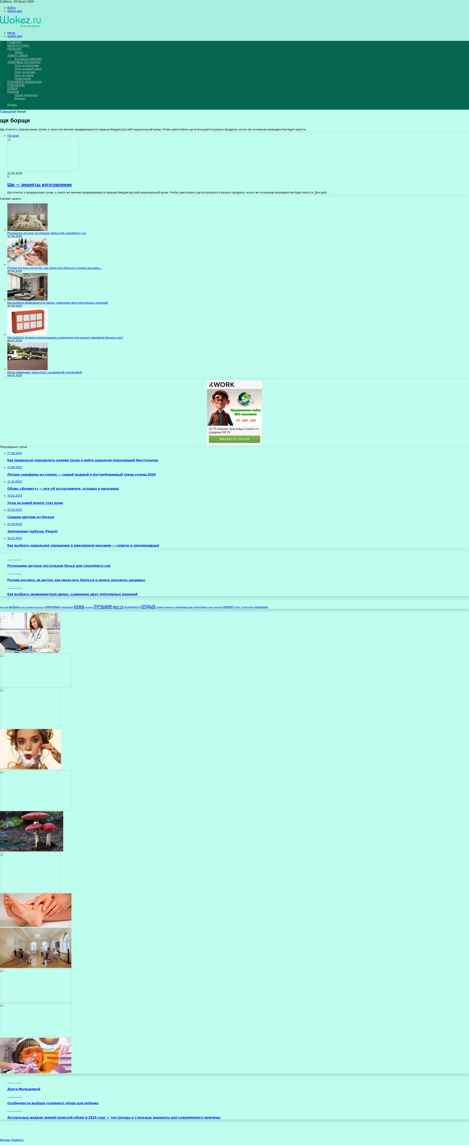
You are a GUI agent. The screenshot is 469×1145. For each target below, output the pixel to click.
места (118, 606)
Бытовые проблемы (28, 58)
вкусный (4, 607)
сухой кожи (247, 607)
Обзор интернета (26, 95)
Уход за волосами (27, 65)
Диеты (19, 52)
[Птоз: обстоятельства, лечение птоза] (35, 686)
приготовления (215, 607)
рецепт (228, 607)
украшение (261, 607)
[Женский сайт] (20, 26)
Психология (23, 78)
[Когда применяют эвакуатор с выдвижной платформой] (27, 369)
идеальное (67, 607)
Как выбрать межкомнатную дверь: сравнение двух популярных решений (57, 302)
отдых (148, 606)
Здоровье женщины (23, 62)
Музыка (20, 98)
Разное (13, 91)
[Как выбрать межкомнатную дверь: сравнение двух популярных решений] (27, 299)
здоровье (52, 607)
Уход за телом (24, 75)
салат (237, 607)
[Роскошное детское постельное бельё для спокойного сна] (27, 229)
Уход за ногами (25, 72)
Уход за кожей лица (28, 68)
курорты (89, 607)
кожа (79, 606)
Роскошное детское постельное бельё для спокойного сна (46, 233)
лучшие (102, 606)
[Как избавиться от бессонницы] (35, 1001)
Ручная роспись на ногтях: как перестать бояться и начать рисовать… (55, 268)
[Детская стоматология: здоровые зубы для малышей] (35, 1072)
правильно (169, 607)
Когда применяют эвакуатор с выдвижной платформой (44, 372)
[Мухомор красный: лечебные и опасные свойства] (31, 850)
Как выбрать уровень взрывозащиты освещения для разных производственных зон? (65, 337)
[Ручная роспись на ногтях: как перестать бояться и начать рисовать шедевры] (27, 264)
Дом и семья (17, 55)
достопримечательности (32, 607)
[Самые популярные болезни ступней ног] (35, 926)
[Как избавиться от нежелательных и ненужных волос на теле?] (30, 768)
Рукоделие (16, 85)
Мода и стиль (18, 45)
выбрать (15, 607)
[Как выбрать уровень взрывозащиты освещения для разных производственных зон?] (27, 334)
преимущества (184, 607)
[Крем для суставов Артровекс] (30, 727)
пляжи (159, 607)
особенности (132, 607)
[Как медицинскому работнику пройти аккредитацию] (30, 651)
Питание (14, 49)
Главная (5, 111)
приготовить (200, 607)
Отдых (12, 88)
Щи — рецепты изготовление (39, 184)
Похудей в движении (24, 82)
